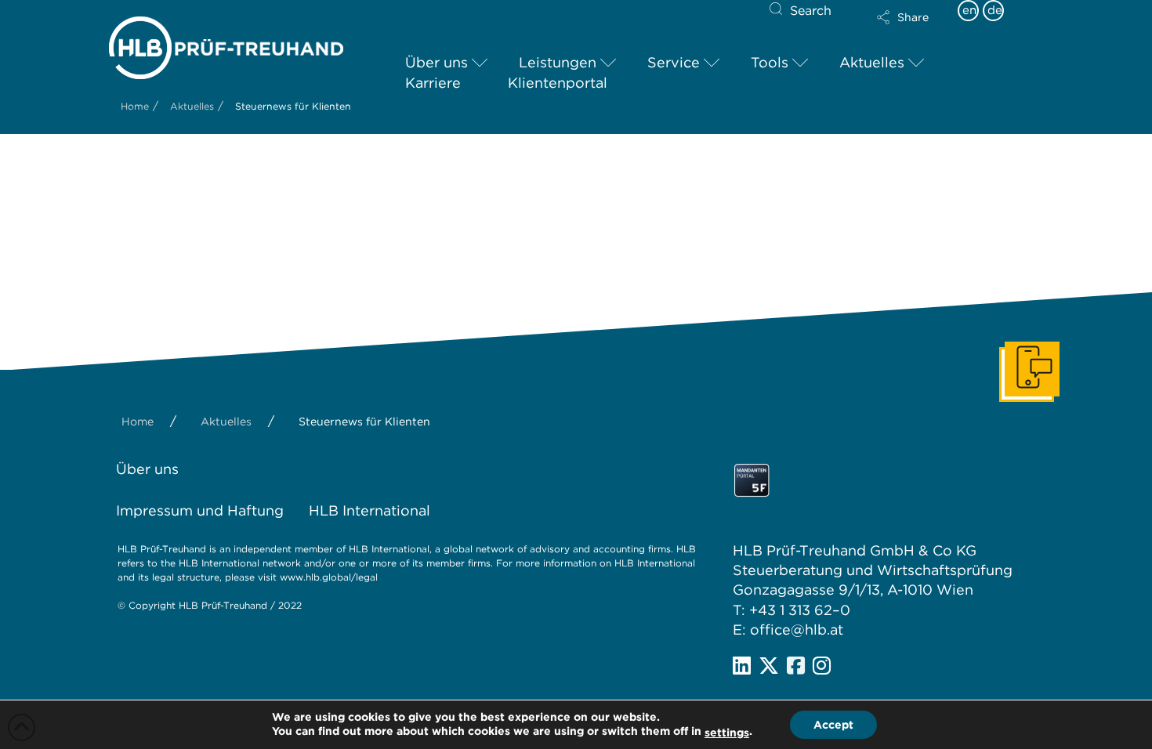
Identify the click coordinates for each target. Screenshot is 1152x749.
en (969, 10)
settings (727, 732)
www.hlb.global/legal (329, 577)
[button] (903, 17)
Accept (833, 724)
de (994, 10)
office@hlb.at (796, 629)
